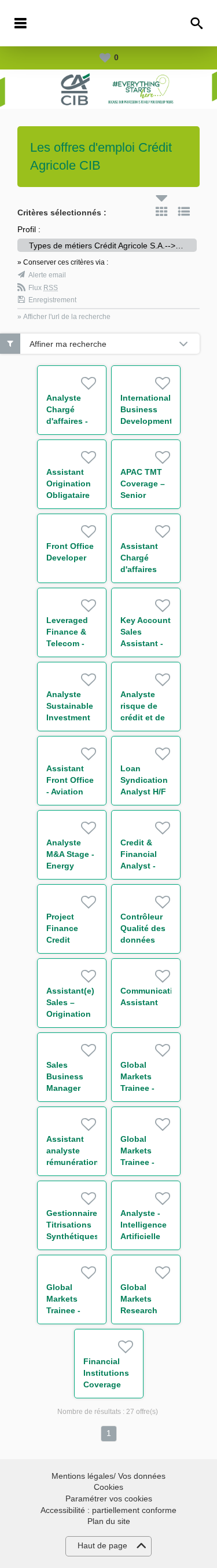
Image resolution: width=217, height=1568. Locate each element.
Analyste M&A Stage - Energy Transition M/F (70, 865)
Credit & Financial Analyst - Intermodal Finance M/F (144, 865)
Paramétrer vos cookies (108, 1498)
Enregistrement (52, 300)
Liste (184, 211)
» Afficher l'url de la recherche (64, 317)
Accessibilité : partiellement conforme (108, 1510)
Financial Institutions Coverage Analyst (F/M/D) (106, 1384)
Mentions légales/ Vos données (108, 1476)
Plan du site (108, 1521)
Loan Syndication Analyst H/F (144, 780)
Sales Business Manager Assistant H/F (65, 1088)
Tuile (161, 211)
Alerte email (47, 275)
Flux (43, 288)
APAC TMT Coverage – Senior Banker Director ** (142, 495)
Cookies (108, 1487)
